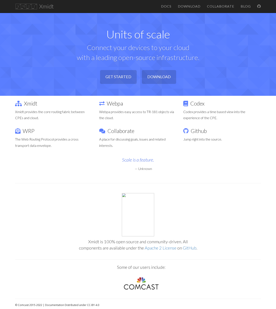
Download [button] (159, 76)
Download (189, 6)
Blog (246, 6)
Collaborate (220, 6)
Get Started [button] (118, 76)
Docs (166, 6)
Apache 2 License (160, 247)
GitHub (189, 247)
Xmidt (46, 6)
